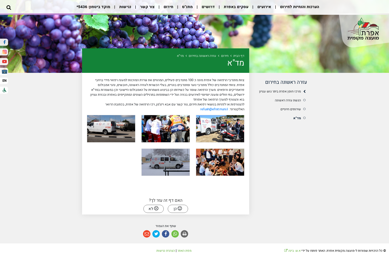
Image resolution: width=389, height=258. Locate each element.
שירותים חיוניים (290, 109)
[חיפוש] (9, 7)
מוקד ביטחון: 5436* (93, 7)
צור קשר (147, 7)
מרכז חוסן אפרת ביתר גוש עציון (280, 91)
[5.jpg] (165, 162)
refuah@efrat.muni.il (214, 109)
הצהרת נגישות (165, 250)
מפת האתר (184, 250)
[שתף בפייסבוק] (165, 234)
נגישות (124, 7)
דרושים (208, 7)
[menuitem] (295, 9)
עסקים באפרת (235, 7)
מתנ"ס (187, 7)
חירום (167, 7)
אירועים (263, 7)
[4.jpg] (220, 162)
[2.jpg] (165, 128)
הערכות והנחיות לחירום (299, 7)
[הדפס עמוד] (184, 234)
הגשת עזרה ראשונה (288, 100)
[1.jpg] (220, 128)
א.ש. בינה (292, 250)
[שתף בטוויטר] (156, 234)
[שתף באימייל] (146, 234)
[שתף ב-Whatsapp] (175, 234)
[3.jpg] (111, 128)
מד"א (297, 118)
